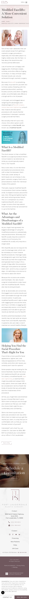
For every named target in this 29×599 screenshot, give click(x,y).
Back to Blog (6, 443)
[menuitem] (9, 534)
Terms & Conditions (9, 565)
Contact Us (14, 478)
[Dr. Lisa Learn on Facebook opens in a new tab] (13, 534)
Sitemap (15, 567)
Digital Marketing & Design (16, 574)
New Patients (15, 541)
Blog (8, 21)
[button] (2, 592)
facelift (13, 82)
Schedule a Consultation (14, 469)
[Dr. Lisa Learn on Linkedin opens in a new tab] (19, 534)
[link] (14, 522)
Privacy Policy (21, 565)
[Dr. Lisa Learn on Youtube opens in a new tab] (16, 534)
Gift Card (15, 548)
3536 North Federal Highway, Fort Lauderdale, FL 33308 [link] (14, 516)
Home (3, 21)
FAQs (15, 545)
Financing (15, 538)
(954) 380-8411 (13, 591)
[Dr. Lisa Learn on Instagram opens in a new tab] (9, 534)
